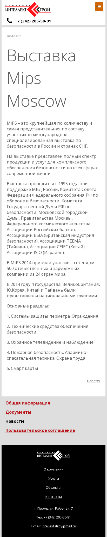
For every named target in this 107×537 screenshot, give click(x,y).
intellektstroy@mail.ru (59, 526)
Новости (14, 421)
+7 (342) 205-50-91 (57, 517)
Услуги (53, 478)
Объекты (53, 487)
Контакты (53, 496)
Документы (18, 412)
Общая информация (27, 403)
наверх (93, 380)
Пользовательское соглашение (40, 430)
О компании (54, 469)
